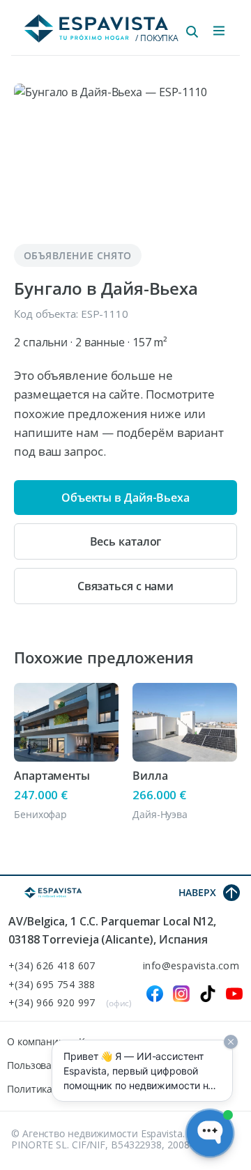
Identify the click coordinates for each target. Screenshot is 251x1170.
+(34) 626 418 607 (52, 966)
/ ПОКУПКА (156, 38)
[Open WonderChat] (210, 1133)
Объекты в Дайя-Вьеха (125, 497)
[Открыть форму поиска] (192, 32)
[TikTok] (207, 993)
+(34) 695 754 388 (52, 985)
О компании (36, 1041)
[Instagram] (181, 993)
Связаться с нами (125, 586)
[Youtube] (234, 993)
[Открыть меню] (218, 31)
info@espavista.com (191, 966)
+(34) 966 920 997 (52, 1003)
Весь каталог (126, 541)
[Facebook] (154, 993)
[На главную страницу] (53, 893)
